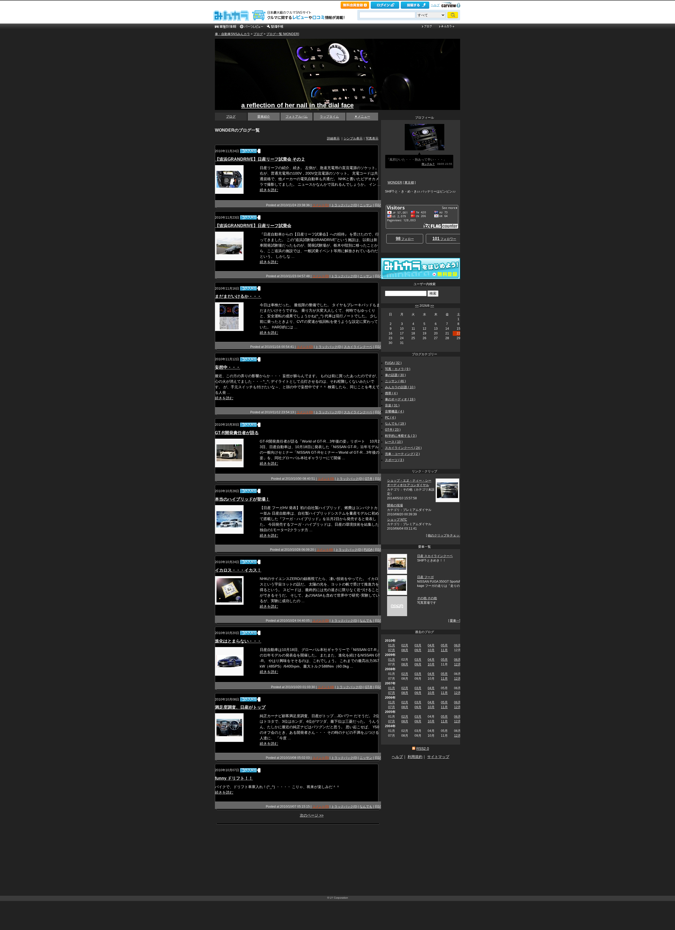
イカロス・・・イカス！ (238, 570)
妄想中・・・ (227, 367)
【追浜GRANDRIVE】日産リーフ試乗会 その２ (260, 159)
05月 (444, 645)
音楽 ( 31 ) (392, 405)
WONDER (395, 182)
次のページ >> (312, 815)
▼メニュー (362, 116)
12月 (457, 664)
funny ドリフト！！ (234, 778)
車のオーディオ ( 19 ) (400, 399)
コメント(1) (320, 205)
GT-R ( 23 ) (393, 430)
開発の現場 (395, 505)
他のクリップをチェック (445, 535)
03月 (417, 645)
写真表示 (372, 138)
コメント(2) (304, 347)
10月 (431, 650)
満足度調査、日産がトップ (240, 707)
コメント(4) (324, 550)
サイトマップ (438, 757)
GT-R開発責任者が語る (237, 432)
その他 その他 (427, 598)
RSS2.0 (422, 748)
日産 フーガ (425, 577)
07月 (391, 650)
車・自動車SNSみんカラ (232, 34)
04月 (431, 645)
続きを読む (269, 190)
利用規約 (415, 757)
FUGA (368, 550)
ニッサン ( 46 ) (395, 381)
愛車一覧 (456, 620)
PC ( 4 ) (390, 417)
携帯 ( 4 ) (391, 393)
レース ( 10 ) (394, 442)
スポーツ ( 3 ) (394, 460)
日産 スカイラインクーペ (435, 556)
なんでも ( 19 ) (395, 423)
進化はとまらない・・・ (238, 641)
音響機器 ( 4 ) (394, 411)
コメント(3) (320, 276)
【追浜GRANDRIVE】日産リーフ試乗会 (253, 225)
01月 (391, 645)
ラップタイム (329, 116)
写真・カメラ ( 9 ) (397, 369)
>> (432, 306)
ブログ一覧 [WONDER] (282, 34)
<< (417, 306)
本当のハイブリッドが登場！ (242, 499)
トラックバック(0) (344, 205)
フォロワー (444, 238)
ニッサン (366, 205)
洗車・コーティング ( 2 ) (402, 454)
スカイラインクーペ (358, 347)
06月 (457, 645)
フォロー (405, 238)
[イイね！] (248, 151)
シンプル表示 (353, 138)
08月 (404, 650)
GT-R (368, 479)
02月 (404, 645)
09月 (417, 650)
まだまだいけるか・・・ (238, 296)
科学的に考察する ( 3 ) (401, 436)
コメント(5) (320, 758)
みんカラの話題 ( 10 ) (400, 387)
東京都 (409, 182)
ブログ (258, 34)
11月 (444, 650)
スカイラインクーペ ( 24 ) (403, 448)
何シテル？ (428, 163)
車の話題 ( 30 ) (395, 375)
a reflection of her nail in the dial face (297, 105)
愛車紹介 (263, 116)
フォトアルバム (297, 116)
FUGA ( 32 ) (393, 363)
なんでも (366, 620)
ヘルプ (435, 5)
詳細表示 (333, 138)
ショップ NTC (397, 519)
